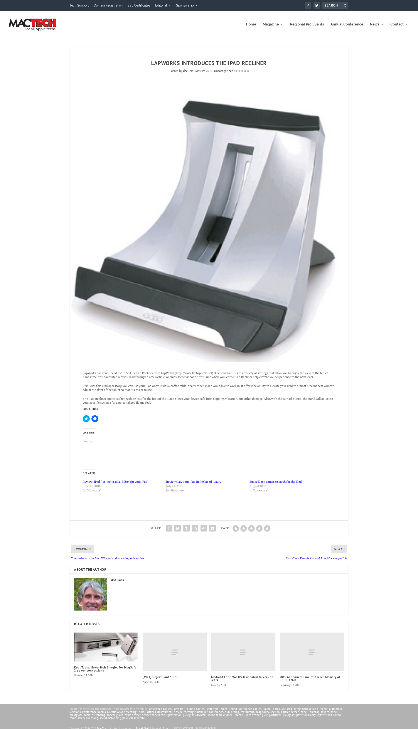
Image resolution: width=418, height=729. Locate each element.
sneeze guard (115, 715)
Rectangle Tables (217, 709)
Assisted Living (291, 709)
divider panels (151, 715)
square (325, 712)
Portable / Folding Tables (188, 709)
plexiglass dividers (195, 715)
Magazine (271, 24)
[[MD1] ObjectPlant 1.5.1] (175, 652)
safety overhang (88, 718)
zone (304, 712)
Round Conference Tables (245, 709)
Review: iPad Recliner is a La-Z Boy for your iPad (115, 481)
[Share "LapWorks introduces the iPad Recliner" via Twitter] (177, 528)
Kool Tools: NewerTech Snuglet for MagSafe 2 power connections (105, 668)
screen (295, 712)
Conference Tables (159, 709)
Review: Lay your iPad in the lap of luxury (193, 481)
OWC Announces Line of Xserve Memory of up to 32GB (310, 678)
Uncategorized (223, 71)
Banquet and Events (315, 709)
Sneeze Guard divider (247, 715)
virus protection (171, 715)
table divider (133, 715)
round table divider (220, 715)
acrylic (178, 712)
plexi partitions (271, 715)
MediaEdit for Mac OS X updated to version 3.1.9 (242, 678)
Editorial (161, 5)
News (374, 24)
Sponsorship (185, 5)
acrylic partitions (321, 715)
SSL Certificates (139, 5)
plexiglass (76, 715)
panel (334, 712)
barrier (285, 712)
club (227, 712)
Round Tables (271, 709)
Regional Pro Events (307, 24)
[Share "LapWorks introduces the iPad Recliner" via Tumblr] (186, 528)
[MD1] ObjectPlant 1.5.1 (160, 677)
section (275, 712)
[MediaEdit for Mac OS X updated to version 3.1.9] (243, 652)
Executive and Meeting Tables (126, 712)
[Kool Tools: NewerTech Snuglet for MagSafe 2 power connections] (106, 647)
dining (235, 712)
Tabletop (313, 712)
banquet (202, 712)
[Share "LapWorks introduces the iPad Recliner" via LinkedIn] (195, 528)
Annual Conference (346, 24)
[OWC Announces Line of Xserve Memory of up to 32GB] (312, 652)
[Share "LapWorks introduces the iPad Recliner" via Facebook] (169, 528)
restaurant (247, 712)
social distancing (94, 715)
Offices (151, 712)
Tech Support (79, 5)
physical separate (133, 718)
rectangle (190, 712)
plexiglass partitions (296, 715)
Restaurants (165, 712)
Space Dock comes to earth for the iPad (275, 481)
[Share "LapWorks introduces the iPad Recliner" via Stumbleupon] (203, 528)
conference (216, 712)
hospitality (262, 712)
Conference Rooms (94, 712)
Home (251, 24)
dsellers (188, 71)
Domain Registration (108, 5)
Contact (397, 24)
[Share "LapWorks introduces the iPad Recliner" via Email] (212, 528)
